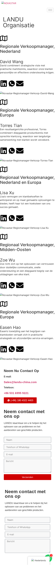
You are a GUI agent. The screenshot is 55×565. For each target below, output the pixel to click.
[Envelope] (19, 83)
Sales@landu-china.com (20, 382)
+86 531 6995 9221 (16, 393)
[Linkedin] (3, 83)
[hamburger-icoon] (50, 10)
